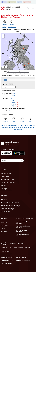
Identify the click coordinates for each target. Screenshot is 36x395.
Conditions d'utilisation (7, 260)
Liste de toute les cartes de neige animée (14, 125)
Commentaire (5, 251)
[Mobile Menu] (33, 8)
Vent (14, 121)
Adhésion (4, 199)
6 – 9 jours (12, 102)
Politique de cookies (6, 263)
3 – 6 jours (12, 100)
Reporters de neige (7, 208)
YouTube (4, 232)
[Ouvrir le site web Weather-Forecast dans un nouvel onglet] (27, 2)
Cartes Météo (5, 176)
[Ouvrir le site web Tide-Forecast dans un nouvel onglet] (19, 2)
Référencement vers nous (22, 247)
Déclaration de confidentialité (23, 260)
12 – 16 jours (12, 106)
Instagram (4, 225)
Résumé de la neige (7, 179)
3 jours (14, 93)
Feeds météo (5, 212)
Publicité (13, 243)
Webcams (5, 121)
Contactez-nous (6, 247)
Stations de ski (6, 173)
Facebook (4, 222)
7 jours (14, 95)
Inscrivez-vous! (13, 111)
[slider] (5, 80)
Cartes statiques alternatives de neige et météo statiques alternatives (18, 127)
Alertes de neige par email (10, 202)
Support (21, 243)
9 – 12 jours (12, 104)
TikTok (3, 228)
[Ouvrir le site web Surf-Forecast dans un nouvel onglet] (4, 2)
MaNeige (4, 189)
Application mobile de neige (10, 205)
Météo (22, 121)
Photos (3, 185)
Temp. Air (30, 121)
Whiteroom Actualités (8, 182)
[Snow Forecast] (10, 8)
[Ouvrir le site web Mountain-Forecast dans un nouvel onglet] (11, 2)
